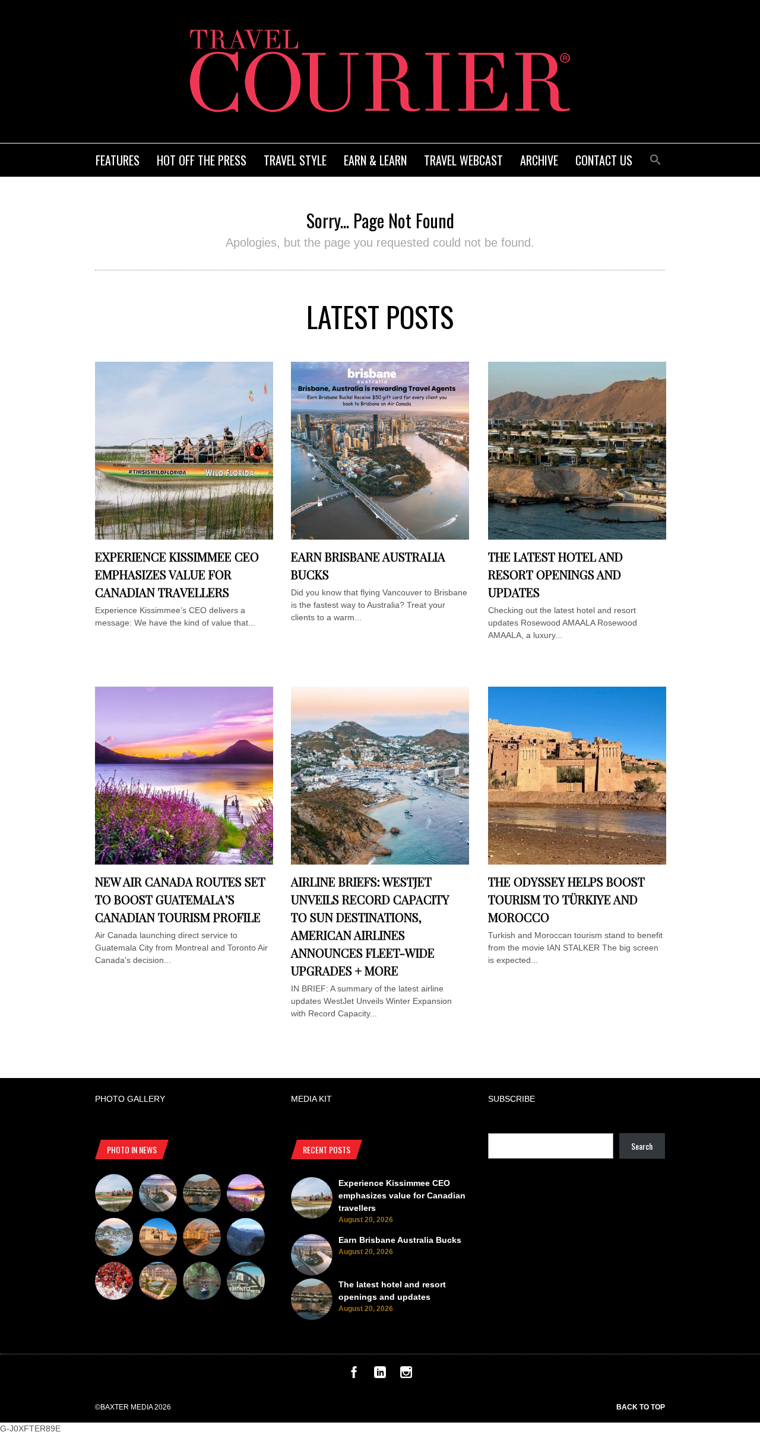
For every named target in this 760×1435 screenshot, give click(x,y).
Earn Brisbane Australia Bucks (399, 1240)
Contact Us (603, 160)
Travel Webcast (463, 160)
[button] (655, 158)
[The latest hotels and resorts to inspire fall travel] (202, 1238)
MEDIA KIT (311, 1099)
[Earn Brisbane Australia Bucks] (380, 536)
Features (118, 160)
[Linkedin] (380, 1375)
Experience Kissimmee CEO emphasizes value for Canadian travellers (177, 574)
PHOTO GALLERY (130, 1099)
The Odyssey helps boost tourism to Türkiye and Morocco (566, 899)
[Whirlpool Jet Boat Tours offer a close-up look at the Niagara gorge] (114, 1282)
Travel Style (295, 160)
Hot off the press (201, 160)
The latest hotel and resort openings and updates (555, 574)
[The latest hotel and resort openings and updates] (577, 536)
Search (642, 1146)
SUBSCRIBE (511, 1099)
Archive (539, 160)
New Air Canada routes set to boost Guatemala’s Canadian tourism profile (180, 899)
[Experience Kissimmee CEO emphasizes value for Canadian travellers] (184, 536)
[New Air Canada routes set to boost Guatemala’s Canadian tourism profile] (184, 861)
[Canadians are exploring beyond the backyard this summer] (202, 1282)
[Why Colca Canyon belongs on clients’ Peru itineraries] (246, 1238)
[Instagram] (406, 1375)
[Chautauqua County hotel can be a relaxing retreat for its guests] (158, 1282)
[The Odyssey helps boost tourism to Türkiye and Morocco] (577, 861)
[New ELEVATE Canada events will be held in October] (246, 1282)
